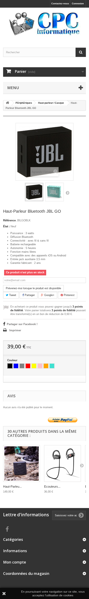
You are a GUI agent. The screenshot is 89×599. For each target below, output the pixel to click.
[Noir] (10, 366)
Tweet (12, 295)
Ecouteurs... (52, 486)
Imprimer (15, 330)
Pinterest (69, 295)
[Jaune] (34, 366)
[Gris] (22, 366)
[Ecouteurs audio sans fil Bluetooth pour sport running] (62, 463)
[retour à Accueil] (7, 103)
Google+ (48, 295)
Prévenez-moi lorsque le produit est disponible (33, 288)
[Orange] (46, 366)
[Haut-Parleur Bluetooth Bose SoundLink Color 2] (21, 463)
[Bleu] (16, 366)
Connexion (78, 3)
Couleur (12, 360)
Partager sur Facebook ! (22, 324)
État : (6, 226)
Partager (29, 295)
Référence (9, 220)
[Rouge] (28, 366)
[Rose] (40, 366)
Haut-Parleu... (12, 486)
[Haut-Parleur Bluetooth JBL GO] (34, 192)
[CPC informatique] (44, 24)
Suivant (67, 193)
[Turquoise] (52, 366)
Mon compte (14, 562)
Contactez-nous (60, 3)
